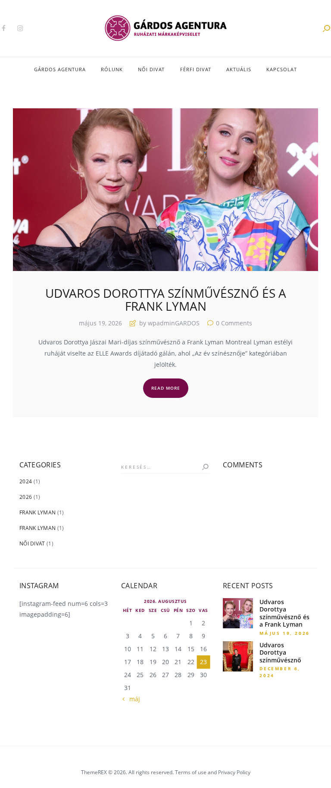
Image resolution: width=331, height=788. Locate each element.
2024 (25, 481)
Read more (165, 388)
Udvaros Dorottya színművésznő (280, 652)
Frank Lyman (37, 512)
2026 (25, 497)
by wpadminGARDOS (169, 323)
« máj (132, 699)
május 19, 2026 (100, 323)
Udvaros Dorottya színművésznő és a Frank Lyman (165, 299)
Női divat (32, 543)
